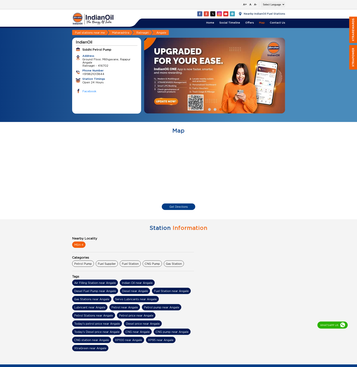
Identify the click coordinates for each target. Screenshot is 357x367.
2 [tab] (215, 109)
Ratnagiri (142, 32)
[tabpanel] (214, 75)
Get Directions (178, 206)
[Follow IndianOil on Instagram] (219, 13)
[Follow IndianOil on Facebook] (199, 13)
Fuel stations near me (90, 32)
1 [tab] (209, 109)
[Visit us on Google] (206, 13)
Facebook (89, 91)
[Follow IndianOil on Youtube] (226, 13)
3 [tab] (220, 109)
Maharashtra (120, 32)
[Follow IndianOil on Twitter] (213, 13)
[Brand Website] (232, 13)
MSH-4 (78, 244)
